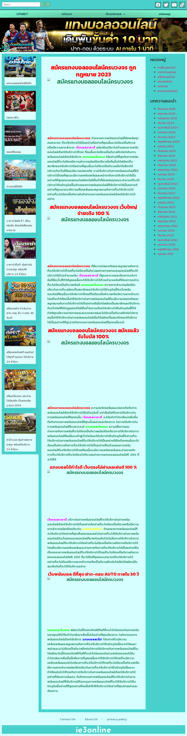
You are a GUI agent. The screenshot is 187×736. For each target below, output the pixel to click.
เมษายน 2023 (166, 174)
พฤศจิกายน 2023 (169, 141)
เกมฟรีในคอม (13, 152)
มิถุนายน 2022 (167, 221)
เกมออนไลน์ (165, 81)
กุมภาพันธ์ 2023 (168, 184)
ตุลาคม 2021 (165, 254)
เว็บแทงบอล (113, 14)
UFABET (22, 14)
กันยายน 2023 (167, 151)
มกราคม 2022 (166, 244)
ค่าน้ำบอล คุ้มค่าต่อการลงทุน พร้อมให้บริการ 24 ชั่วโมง (19, 444)
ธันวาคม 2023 (166, 137)
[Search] (45, 4)
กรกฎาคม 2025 (167, 118)
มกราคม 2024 (166, 132)
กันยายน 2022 (167, 207)
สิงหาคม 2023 (166, 155)
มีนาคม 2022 (166, 235)
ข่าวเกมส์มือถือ (14, 187)
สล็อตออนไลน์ (166, 77)
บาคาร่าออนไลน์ (167, 72)
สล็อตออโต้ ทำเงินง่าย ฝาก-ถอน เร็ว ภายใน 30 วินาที (20, 313)
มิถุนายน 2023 (167, 165)
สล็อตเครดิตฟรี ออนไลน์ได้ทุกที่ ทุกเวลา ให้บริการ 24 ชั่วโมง (20, 357)
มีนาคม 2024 (166, 123)
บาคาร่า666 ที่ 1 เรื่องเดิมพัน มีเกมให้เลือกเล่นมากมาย (19, 225)
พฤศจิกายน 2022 (169, 197)
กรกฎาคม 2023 (167, 160)
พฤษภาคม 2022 (168, 226)
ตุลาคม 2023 (166, 146)
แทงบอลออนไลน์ (168, 91)
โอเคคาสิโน (12, 118)
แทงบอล (163, 86)
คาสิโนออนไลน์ (166, 67)
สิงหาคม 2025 (166, 113)
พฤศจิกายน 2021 (168, 249)
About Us (91, 719)
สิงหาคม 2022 (166, 212)
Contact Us (67, 719)
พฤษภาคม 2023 (168, 169)
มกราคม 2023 (166, 188)
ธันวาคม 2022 (166, 193)
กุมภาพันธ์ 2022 (168, 240)
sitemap (165, 14)
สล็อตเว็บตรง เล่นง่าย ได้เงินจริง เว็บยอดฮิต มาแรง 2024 (18, 400)
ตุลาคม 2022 (166, 202)
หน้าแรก (67, 14)
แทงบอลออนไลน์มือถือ (18, 83)
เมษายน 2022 (166, 230)
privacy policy (117, 719)
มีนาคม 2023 (166, 179)
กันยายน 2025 (166, 109)
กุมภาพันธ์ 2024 (168, 127)
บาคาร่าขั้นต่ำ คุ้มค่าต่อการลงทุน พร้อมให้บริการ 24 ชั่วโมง (19, 269)
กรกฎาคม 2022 (167, 216)
